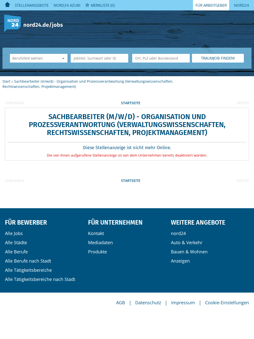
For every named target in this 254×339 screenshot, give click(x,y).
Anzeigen (180, 261)
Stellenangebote (32, 5)
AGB (120, 302)
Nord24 (241, 5)
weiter (243, 103)
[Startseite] (35, 23)
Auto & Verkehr (186, 242)
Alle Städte (16, 242)
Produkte (97, 252)
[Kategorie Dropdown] (62, 58)
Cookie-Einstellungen (227, 302)
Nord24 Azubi (67, 5)
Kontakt (96, 233)
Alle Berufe (16, 252)
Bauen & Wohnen (189, 252)
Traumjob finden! (218, 58)
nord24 (178, 233)
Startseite (130, 103)
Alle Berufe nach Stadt (28, 261)
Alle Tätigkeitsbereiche (28, 270)
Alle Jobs (14, 233)
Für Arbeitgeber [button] (211, 5)
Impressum (183, 302)
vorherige (15, 103)
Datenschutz (148, 302)
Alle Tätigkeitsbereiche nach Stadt (40, 279)
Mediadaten (100, 242)
